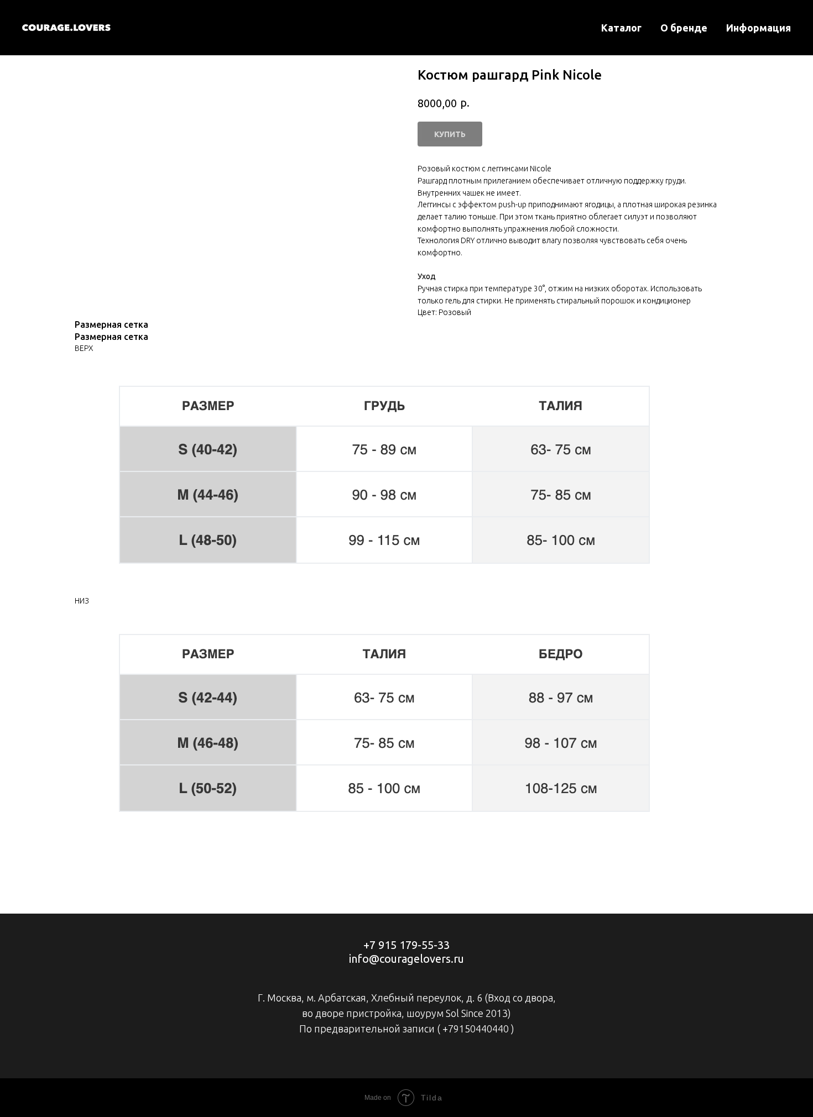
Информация (758, 27)
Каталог (621, 27)
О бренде (683, 27)
